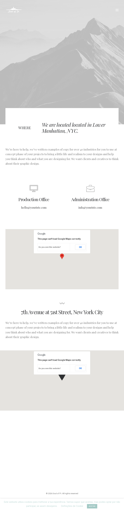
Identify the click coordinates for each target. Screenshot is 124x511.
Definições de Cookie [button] (72, 506)
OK (80, 247)
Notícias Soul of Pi (54, 442)
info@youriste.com (90, 207)
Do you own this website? (50, 247)
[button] (117, 10)
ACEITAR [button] (92, 506)
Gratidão (49, 460)
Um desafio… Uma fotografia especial (59, 452)
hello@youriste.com (33, 207)
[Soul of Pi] (14, 10)
